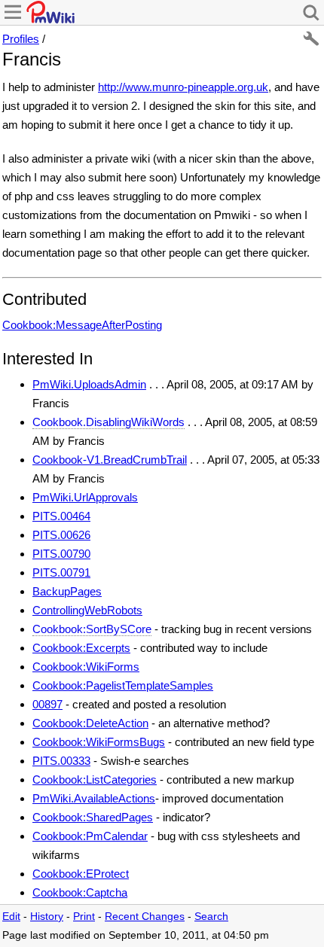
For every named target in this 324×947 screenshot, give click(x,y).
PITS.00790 (61, 553)
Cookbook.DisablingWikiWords (108, 422)
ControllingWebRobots (87, 610)
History (46, 916)
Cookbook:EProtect (80, 873)
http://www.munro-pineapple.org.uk (183, 87)
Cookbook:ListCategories (94, 779)
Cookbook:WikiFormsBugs (98, 741)
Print (84, 916)
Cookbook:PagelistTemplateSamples (122, 685)
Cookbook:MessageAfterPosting (82, 324)
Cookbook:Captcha (79, 892)
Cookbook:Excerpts (81, 647)
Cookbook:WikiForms (85, 666)
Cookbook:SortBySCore (91, 629)
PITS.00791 (61, 572)
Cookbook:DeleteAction (90, 723)
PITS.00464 (61, 516)
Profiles (20, 38)
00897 (47, 704)
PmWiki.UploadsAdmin (89, 384)
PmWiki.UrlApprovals (85, 497)
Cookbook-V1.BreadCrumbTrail (109, 459)
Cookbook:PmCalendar (90, 836)
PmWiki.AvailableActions (93, 798)
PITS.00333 (61, 760)
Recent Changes (145, 916)
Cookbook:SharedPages (92, 817)
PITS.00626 (61, 534)
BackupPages (67, 591)
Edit (11, 916)
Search (211, 916)
